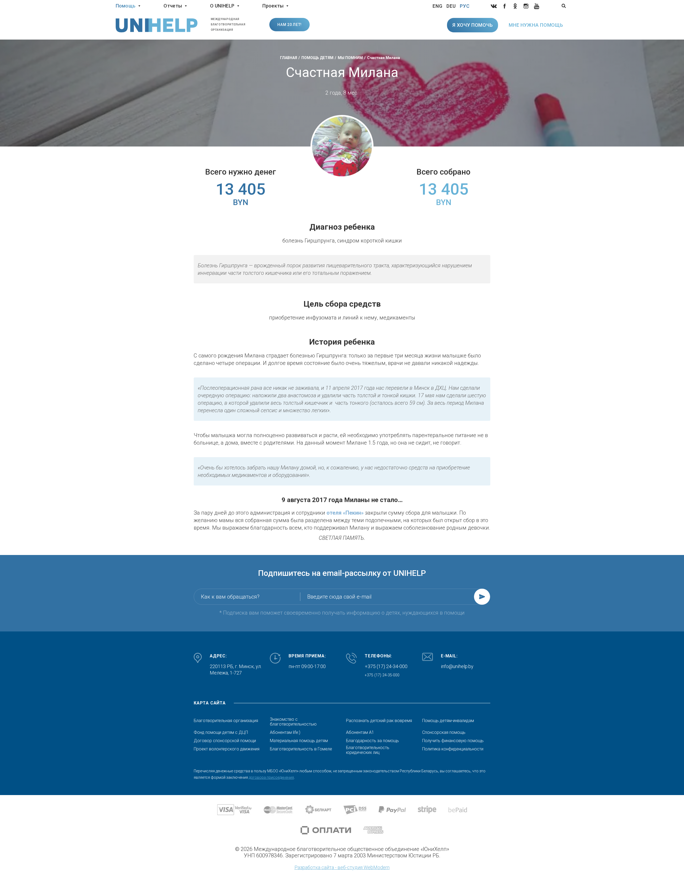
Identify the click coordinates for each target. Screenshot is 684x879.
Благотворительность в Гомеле (301, 749)
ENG (437, 6)
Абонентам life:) (285, 732)
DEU (451, 6)
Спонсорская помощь (443, 732)
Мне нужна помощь (536, 25)
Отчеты (173, 6)
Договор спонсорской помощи (225, 740)
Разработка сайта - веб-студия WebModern (342, 867)
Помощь (126, 6)
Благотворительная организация (226, 720)
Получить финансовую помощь (453, 740)
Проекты (272, 6)
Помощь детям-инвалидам (448, 720)
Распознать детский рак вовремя (379, 720)
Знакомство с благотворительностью (293, 722)
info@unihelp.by (457, 666)
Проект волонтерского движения (226, 749)
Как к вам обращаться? (230, 596)
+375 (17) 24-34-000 (386, 666)
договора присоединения (271, 777)
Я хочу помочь (472, 25)
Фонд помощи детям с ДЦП (221, 732)
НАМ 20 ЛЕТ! (289, 24)
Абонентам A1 (360, 732)
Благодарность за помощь (372, 740)
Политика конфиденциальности (452, 749)
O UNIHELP (222, 6)
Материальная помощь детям (299, 740)
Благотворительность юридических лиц (367, 750)
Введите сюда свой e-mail (339, 596)
